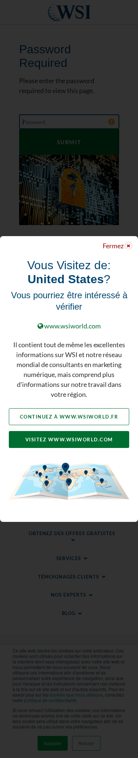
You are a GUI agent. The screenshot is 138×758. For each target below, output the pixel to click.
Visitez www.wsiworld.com (69, 439)
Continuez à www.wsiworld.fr (69, 417)
